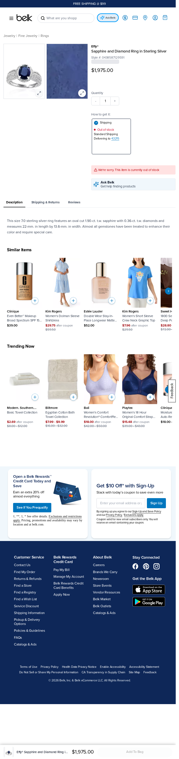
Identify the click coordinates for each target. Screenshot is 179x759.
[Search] (43, 18)
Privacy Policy (49, 667)
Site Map (134, 672)
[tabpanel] (89, 227)
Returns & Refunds (27, 579)
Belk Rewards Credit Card (65, 559)
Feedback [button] (149, 672)
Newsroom (101, 579)
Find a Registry (25, 592)
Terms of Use (28, 667)
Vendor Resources (106, 592)
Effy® (94, 46)
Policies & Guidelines (29, 630)
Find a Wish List (25, 599)
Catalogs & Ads (25, 644)
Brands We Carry (105, 572)
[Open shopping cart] (165, 17)
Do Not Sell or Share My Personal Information (48, 672)
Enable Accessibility (113, 667)
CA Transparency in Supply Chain (103, 672)
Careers (98, 565)
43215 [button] (115, 138)
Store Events (102, 585)
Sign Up (156, 503)
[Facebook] (136, 566)
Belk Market (101, 599)
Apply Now (61, 594)
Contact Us (22, 565)
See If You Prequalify (32, 507)
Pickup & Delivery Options (27, 622)
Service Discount (26, 606)
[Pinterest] (146, 566)
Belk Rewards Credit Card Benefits (68, 585)
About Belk (102, 557)
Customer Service (29, 557)
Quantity (97, 93)
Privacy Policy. (114, 515)
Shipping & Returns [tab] (45, 202)
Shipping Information (29, 613)
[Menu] (11, 18)
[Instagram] (156, 566)
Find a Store (23, 585)
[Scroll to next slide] (168, 291)
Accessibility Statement (144, 667)
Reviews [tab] (74, 202)
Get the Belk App (147, 578)
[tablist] (89, 203)
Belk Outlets (102, 606)
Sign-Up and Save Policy (146, 511)
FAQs (18, 637)
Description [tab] (14, 202)
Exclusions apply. (134, 515)
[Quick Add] (34, 300)
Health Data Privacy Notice (79, 667)
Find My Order (24, 572)
